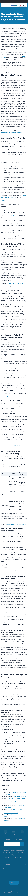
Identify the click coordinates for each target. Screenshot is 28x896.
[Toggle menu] (3, 5)
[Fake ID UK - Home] (14, 5)
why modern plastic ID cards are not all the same (13, 706)
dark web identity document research (16, 524)
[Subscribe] (22, 844)
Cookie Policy (22, 888)
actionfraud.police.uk (11, 215)
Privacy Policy (4, 888)
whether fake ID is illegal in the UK (16, 283)
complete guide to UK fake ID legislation (11, 132)
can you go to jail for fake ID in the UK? (11, 445)
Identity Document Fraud (19, 796)
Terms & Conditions (14, 888)
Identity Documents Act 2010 (11, 813)
